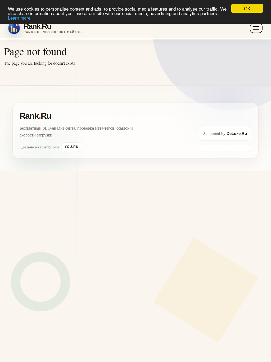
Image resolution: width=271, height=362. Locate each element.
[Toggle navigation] (256, 28)
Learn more (19, 17)
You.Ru (72, 147)
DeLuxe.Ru (237, 133)
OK (247, 8)
